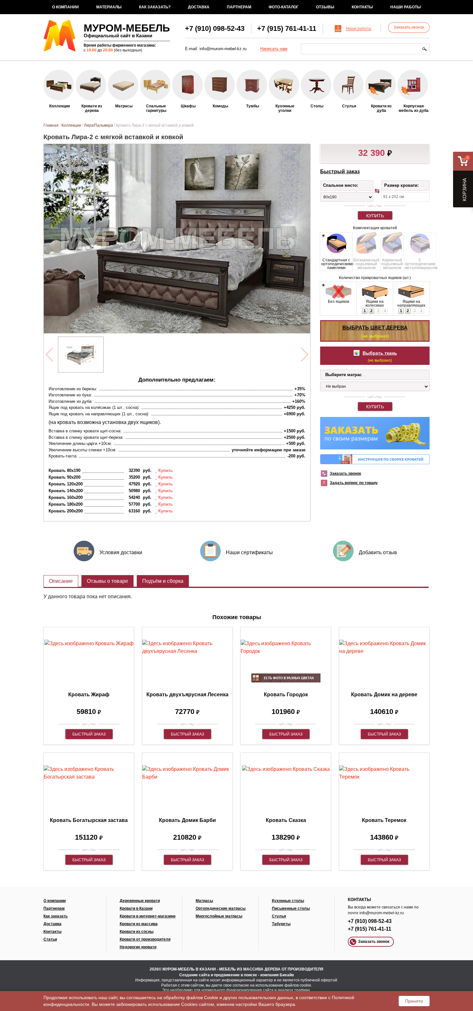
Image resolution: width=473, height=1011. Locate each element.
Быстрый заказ (340, 171)
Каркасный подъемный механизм (392, 264)
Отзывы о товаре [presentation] (107, 581)
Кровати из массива (139, 924)
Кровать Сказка (286, 820)
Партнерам (239, 7)
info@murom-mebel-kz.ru (222, 48)
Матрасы (204, 900)
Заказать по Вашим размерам (375, 433)
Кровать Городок (286, 694)
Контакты (362, 7)
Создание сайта (194, 975)
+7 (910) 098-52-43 (215, 28)
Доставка (198, 7)
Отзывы (325, 7)
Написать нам (273, 49)
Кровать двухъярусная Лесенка (187, 694)
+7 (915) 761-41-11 (286, 28)
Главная (51, 125)
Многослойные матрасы (219, 916)
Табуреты (281, 924)
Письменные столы (291, 908)
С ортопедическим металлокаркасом (420, 264)
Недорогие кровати (138, 947)
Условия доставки (120, 552)
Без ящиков (338, 301)
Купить (375, 215)
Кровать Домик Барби (187, 820)
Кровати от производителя (145, 939)
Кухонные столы (288, 900)
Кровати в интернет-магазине (148, 916)
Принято (414, 1001)
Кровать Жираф (88, 694)
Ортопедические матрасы (221, 908)
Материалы (109, 7)
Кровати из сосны (136, 931)
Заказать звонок (409, 27)
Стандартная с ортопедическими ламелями (336, 264)
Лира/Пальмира (98, 125)
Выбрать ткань (380, 353)
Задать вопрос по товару (354, 483)
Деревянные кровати (140, 900)
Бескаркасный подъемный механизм (366, 264)
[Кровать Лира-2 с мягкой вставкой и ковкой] (80, 354)
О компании (65, 7)
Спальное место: (340, 185)
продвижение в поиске (235, 975)
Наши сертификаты (249, 552)
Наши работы (405, 7)
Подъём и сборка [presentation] (162, 581)
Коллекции (71, 125)
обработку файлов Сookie (190, 997)
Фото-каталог (284, 7)
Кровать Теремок (384, 820)
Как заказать (55, 916)
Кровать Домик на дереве (384, 694)
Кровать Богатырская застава (89, 820)
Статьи (50, 939)
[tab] (60, 581)
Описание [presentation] (61, 581)
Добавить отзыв (378, 552)
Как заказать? (155, 7)
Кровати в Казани (136, 908)
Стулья (279, 916)
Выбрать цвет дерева (375, 327)
